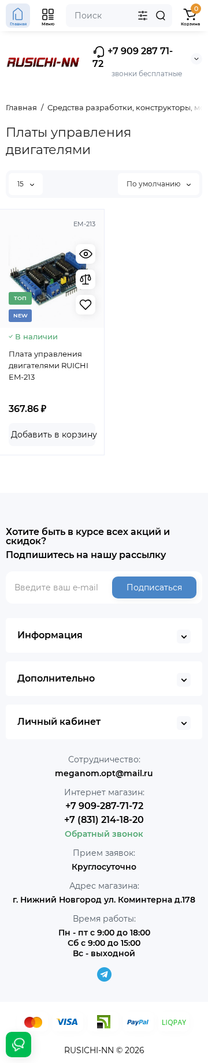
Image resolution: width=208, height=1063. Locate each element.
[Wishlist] (85, 305)
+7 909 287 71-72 (132, 57)
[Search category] (142, 15)
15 (21, 183)
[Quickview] (85, 254)
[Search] (160, 15)
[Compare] (85, 279)
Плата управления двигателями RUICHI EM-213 (48, 365)
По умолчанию (154, 183)
